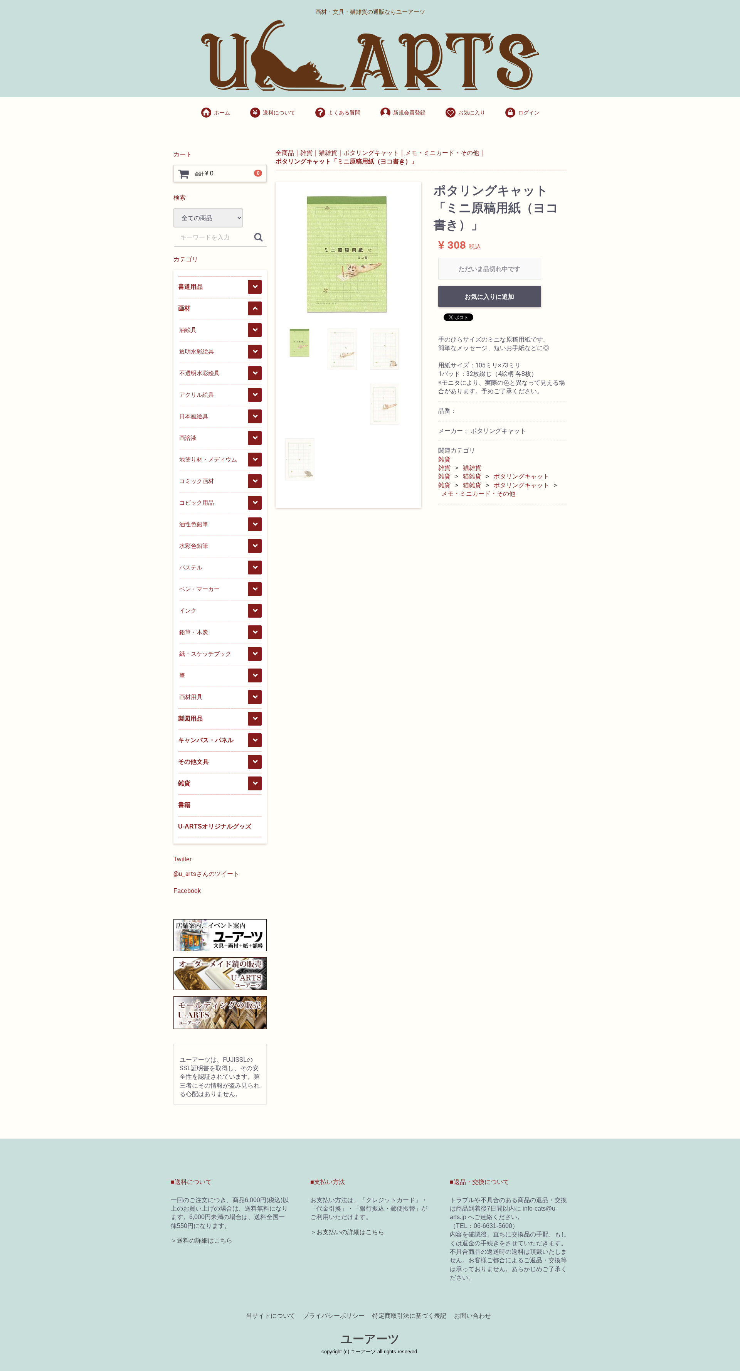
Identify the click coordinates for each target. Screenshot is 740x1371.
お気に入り (471, 112)
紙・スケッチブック (205, 653)
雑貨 (184, 783)
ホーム (222, 112)
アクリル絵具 (196, 394)
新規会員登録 (409, 112)
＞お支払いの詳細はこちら (347, 1232)
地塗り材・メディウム (208, 459)
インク (188, 610)
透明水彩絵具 (196, 351)
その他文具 (193, 761)
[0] (183, 173)
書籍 (184, 805)
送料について (279, 112)
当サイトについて (270, 1315)
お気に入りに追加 (489, 296)
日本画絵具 (193, 416)
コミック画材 (196, 481)
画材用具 (190, 697)
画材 (184, 308)
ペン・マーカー (199, 589)
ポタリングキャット (521, 476)
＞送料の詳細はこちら (201, 1240)
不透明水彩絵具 (199, 373)
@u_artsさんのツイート (206, 874)
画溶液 (188, 438)
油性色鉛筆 (193, 524)
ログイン (529, 112)
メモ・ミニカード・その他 (478, 493)
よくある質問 (344, 112)
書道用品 (190, 286)
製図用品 (190, 718)
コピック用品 (196, 502)
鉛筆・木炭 (193, 632)
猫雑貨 (472, 468)
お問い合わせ (472, 1315)
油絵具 (188, 330)
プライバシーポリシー (334, 1315)
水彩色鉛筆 (193, 545)
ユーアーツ (370, 1338)
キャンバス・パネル (206, 740)
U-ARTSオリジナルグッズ (214, 826)
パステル (190, 567)
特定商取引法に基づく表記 (409, 1315)
